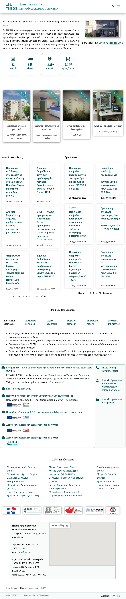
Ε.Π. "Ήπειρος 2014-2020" (19, 389)
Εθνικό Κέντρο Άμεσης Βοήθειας (23, 474)
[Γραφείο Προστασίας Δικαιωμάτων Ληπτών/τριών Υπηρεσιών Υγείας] (97, 380)
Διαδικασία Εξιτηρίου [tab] (30, 322)
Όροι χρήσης (11, 588)
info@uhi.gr (24, 552)
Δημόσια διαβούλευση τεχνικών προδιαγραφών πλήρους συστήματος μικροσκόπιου (14, 222)
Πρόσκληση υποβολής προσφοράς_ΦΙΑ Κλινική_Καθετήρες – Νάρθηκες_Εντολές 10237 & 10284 (110, 219)
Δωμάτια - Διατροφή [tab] (72, 322)
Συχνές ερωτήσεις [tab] (52, 322)
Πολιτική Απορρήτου (29, 588)
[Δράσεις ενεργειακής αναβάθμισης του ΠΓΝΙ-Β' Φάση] (3, 437)
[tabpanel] (63, 344)
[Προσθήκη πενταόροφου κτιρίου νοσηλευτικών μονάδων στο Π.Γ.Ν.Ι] (3, 395)
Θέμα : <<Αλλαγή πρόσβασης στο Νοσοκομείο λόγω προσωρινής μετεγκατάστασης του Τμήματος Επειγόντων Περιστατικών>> (46, 225)
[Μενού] (118, 6)
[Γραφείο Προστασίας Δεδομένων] (97, 399)
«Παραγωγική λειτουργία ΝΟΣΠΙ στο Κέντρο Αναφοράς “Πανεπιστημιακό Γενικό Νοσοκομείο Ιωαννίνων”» (15, 269)
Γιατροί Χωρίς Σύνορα (108, 485)
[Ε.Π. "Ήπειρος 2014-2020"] (3, 388)
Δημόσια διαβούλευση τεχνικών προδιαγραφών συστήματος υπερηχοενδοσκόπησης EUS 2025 (46, 266)
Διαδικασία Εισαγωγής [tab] (9, 322)
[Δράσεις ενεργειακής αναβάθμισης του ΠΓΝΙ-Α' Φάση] (3, 424)
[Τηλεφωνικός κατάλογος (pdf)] (97, 367)
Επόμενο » (43, 296)
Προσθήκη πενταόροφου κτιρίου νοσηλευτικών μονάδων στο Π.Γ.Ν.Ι (40, 396)
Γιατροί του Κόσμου (106, 488)
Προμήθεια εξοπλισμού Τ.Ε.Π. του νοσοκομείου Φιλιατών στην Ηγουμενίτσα (44, 412)
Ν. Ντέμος (115, 596)
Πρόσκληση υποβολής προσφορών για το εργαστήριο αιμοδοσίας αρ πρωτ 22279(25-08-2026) (78, 178)
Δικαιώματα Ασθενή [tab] (92, 322)
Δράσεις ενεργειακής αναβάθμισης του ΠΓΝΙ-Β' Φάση (32, 438)
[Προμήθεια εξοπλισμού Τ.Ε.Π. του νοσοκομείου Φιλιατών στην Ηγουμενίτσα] (3, 412)
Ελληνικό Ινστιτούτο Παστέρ (63, 467)
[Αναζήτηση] (113, 6)
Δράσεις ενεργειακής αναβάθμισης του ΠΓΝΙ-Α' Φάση (32, 425)
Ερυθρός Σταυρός (105, 481)
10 (36, 296)
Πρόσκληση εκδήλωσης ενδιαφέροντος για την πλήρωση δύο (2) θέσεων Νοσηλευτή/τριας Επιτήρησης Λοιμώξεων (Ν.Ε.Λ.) (15, 182)
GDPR (43, 588)
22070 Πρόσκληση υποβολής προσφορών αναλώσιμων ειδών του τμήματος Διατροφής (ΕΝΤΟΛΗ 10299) (78, 222)
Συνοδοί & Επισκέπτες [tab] (114, 322)
